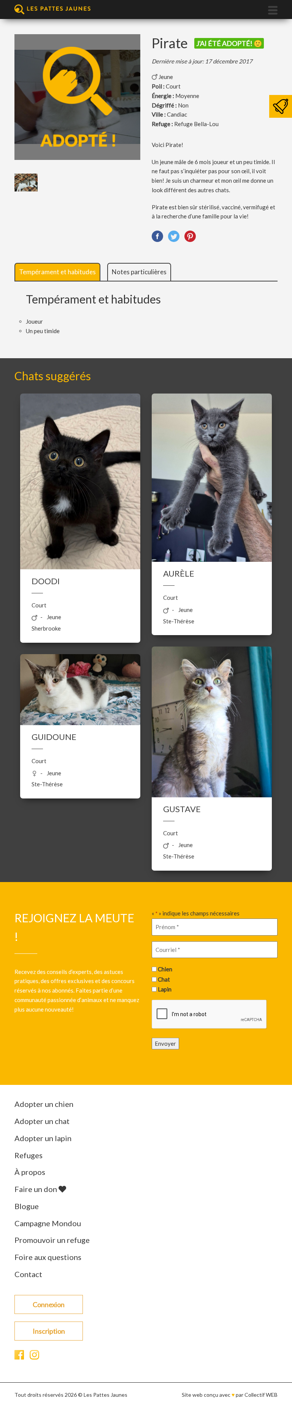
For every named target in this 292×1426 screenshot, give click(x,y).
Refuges (28, 1155)
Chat (164, 978)
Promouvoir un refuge (52, 1239)
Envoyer (165, 1043)
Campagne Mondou (47, 1223)
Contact (28, 1274)
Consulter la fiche (80, 489)
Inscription (49, 1331)
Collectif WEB (261, 1394)
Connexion (49, 1304)
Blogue (26, 1206)
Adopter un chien (43, 1103)
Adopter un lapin (42, 1138)
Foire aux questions (47, 1257)
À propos (29, 1171)
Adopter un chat (42, 1121)
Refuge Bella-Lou (196, 123)
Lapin (164, 989)
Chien (165, 969)
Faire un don (36, 1189)
